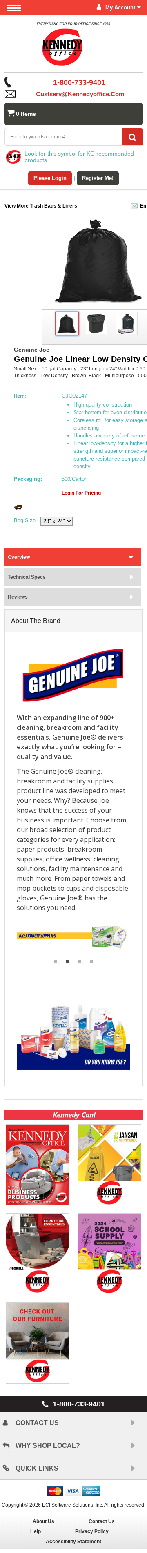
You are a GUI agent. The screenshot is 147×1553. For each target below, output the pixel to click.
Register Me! (98, 178)
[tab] (72, 557)
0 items (26, 113)
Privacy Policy (92, 1531)
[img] (73, 46)
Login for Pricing (81, 493)
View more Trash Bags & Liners (40, 206)
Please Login (50, 178)
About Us (43, 1521)
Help (35, 1531)
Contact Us (102, 1521)
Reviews (18, 597)
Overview (19, 557)
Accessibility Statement (73, 1541)
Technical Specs (27, 577)
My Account (120, 7)
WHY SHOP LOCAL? (48, 1445)
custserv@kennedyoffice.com (80, 94)
